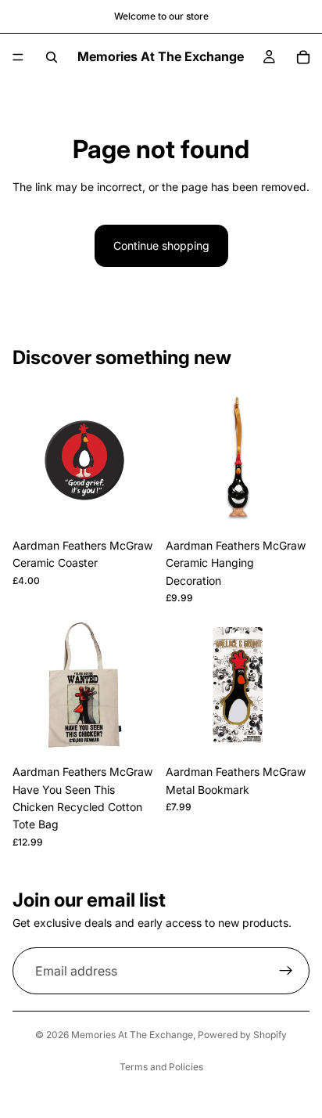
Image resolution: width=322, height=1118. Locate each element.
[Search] (51, 57)
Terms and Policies (161, 1067)
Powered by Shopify (242, 1034)
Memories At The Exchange (132, 1034)
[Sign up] (286, 970)
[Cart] (303, 57)
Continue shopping (161, 245)
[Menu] (18, 57)
